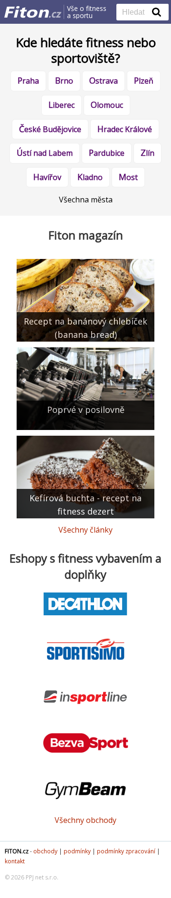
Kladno (90, 176)
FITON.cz (16, 851)
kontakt (15, 861)
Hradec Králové (124, 128)
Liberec (61, 104)
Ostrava (103, 80)
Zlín (147, 152)
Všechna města (86, 199)
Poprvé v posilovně (85, 409)
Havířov (47, 176)
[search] (135, 12)
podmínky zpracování (126, 851)
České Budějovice (50, 128)
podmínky (77, 851)
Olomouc (107, 104)
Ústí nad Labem (45, 152)
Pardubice (106, 152)
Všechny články (85, 530)
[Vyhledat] (157, 12)
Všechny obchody (85, 820)
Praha (28, 80)
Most (128, 176)
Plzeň (143, 80)
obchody (45, 851)
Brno (64, 80)
